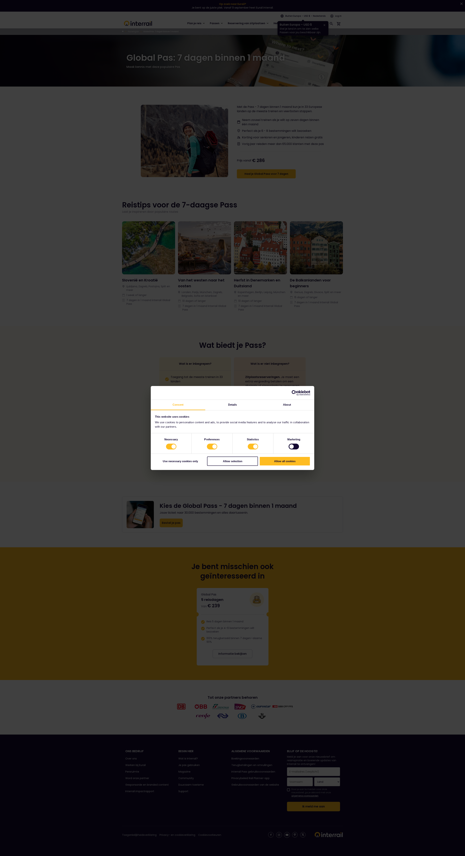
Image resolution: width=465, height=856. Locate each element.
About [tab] (287, 404)
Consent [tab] (178, 404)
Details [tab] (232, 404)
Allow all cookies (285, 461)
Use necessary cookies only (180, 461)
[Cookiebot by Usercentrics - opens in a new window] (294, 392)
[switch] (212, 446)
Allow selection (232, 461)
